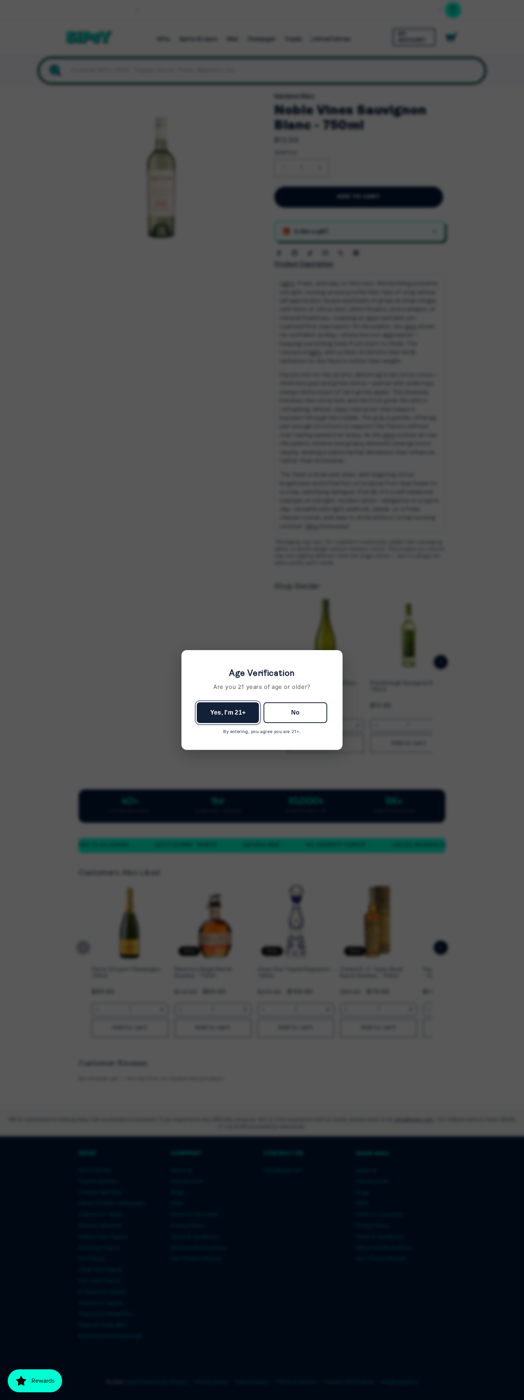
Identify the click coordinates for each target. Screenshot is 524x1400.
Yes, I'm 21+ (228, 712)
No (295, 712)
